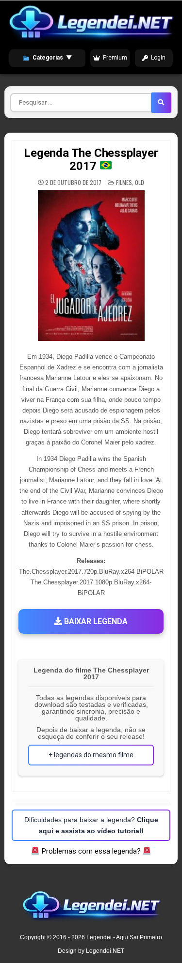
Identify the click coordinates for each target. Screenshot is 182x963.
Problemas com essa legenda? (91, 851)
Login (158, 57)
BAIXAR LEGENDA (95, 621)
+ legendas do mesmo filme (91, 755)
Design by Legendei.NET (91, 951)
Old (139, 182)
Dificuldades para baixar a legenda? (91, 825)
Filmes (124, 182)
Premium (115, 57)
